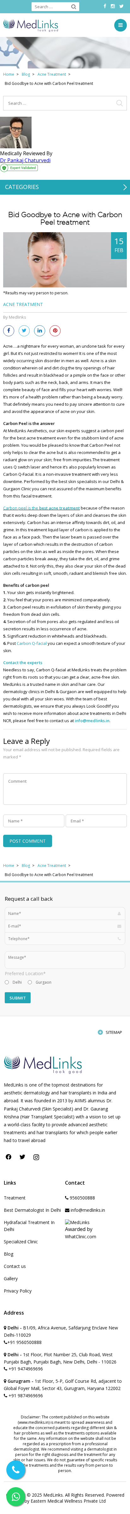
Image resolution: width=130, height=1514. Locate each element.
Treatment (15, 1198)
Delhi (17, 982)
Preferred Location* (25, 973)
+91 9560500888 (24, 1342)
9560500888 (81, 1198)
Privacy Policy (18, 1291)
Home (8, 74)
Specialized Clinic (21, 1242)
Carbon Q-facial (32, 643)
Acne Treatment (52, 74)
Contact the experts (22, 662)
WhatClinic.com (80, 1237)
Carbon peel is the (41, 508)
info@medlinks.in (92, 720)
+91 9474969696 (25, 1369)
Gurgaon (43, 982)
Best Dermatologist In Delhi (32, 1210)
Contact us (15, 1266)
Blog (26, 74)
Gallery (11, 1278)
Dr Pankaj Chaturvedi (25, 160)
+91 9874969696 (25, 1396)
